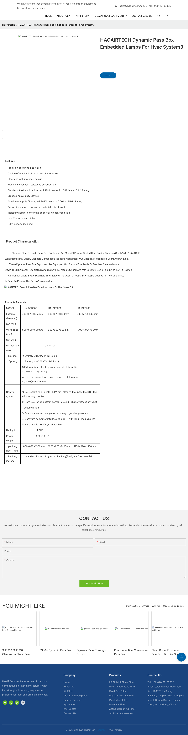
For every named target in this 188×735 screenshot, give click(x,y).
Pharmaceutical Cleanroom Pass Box (131, 652)
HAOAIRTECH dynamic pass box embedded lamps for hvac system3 (57, 24)
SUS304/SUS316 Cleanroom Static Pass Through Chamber (16, 652)
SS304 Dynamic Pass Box (55, 650)
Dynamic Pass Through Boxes (91, 652)
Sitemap (101, 730)
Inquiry (108, 75)
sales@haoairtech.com (132, 5)
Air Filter (156, 606)
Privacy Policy (115, 730)
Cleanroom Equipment (173, 606)
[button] (159, 15)
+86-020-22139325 (160, 5)
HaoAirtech (8, 24)
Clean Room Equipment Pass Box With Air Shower (167, 652)
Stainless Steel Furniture (137, 606)
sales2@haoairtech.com (168, 686)
